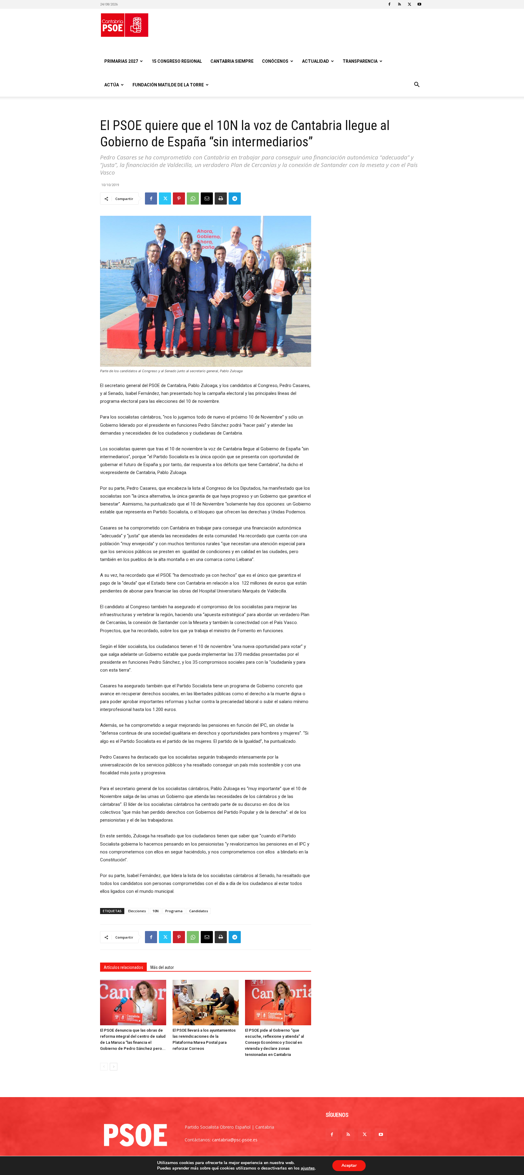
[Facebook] (389, 4)
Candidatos (198, 911)
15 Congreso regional (177, 61)
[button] (416, 85)
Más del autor (162, 967)
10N (156, 911)
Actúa (111, 84)
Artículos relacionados (123, 967)
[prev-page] (104, 1066)
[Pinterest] (179, 198)
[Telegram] (235, 198)
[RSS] (399, 4)
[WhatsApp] (193, 198)
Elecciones (137, 911)
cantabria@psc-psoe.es (234, 1140)
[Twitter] (409, 4)
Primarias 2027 (121, 61)
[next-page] (113, 1066)
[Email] (207, 198)
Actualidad (315, 61)
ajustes (308, 1168)
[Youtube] (419, 4)
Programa (174, 911)
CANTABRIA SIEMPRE (232, 61)
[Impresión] (221, 198)
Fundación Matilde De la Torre (168, 84)
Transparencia (360, 61)
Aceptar (349, 1165)
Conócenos (275, 61)
